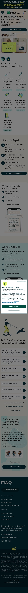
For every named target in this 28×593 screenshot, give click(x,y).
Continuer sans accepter (21, 281)
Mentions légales (12, 302)
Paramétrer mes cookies (14, 310)
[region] (14, 296)
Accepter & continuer (14, 306)
